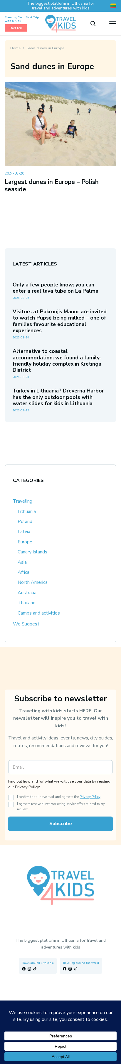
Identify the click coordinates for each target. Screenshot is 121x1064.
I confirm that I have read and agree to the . (59, 797)
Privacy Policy (90, 797)
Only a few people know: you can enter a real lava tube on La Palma (55, 287)
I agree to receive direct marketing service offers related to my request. (61, 807)
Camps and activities (39, 613)
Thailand (27, 602)
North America (33, 582)
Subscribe (60, 823)
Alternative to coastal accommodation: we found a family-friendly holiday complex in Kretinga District (57, 360)
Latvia (24, 531)
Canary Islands (32, 552)
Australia (27, 592)
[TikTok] (34, 969)
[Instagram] (29, 969)
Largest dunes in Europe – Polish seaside (52, 185)
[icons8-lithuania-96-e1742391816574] (113, 6)
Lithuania (27, 511)
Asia (22, 562)
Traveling (22, 501)
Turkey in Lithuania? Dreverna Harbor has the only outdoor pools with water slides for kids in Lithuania (58, 397)
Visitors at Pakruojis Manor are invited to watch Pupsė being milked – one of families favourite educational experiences (60, 321)
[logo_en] (60, 23)
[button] (93, 23)
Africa (23, 572)
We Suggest (26, 624)
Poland (25, 521)
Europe (25, 542)
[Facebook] (24, 969)
